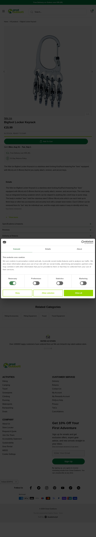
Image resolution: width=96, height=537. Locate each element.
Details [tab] (48, 249)
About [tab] (79, 249)
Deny (17, 293)
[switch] (36, 283)
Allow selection (48, 293)
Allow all (78, 293)
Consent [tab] (16, 249)
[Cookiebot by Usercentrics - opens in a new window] (83, 242)
